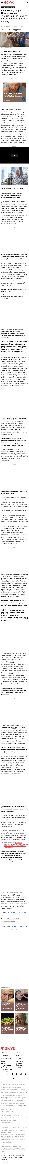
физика (18, 918)
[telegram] (12, 1074)
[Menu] (2, 2)
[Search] (27, 2)
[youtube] (16, 1074)
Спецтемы (19, 1055)
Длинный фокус (7, 1058)
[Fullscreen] (26, 169)
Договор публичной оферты (20, 1065)
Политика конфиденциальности (11, 1157)
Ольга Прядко (5, 26)
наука (9, 918)
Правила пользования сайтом (6, 1065)
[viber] (21, 1074)
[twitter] (7, 1074)
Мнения (18, 1053)
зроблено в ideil (6, 1162)
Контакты (4, 1159)
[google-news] (25, 1074)
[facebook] (3, 1074)
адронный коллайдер (9, 921)
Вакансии (19, 1061)
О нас (3, 1061)
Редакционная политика (6, 1070)
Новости (4, 1053)
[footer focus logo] (8, 1048)
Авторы (18, 1058)
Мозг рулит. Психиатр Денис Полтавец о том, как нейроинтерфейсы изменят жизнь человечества (16, 845)
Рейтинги (4, 1055)
